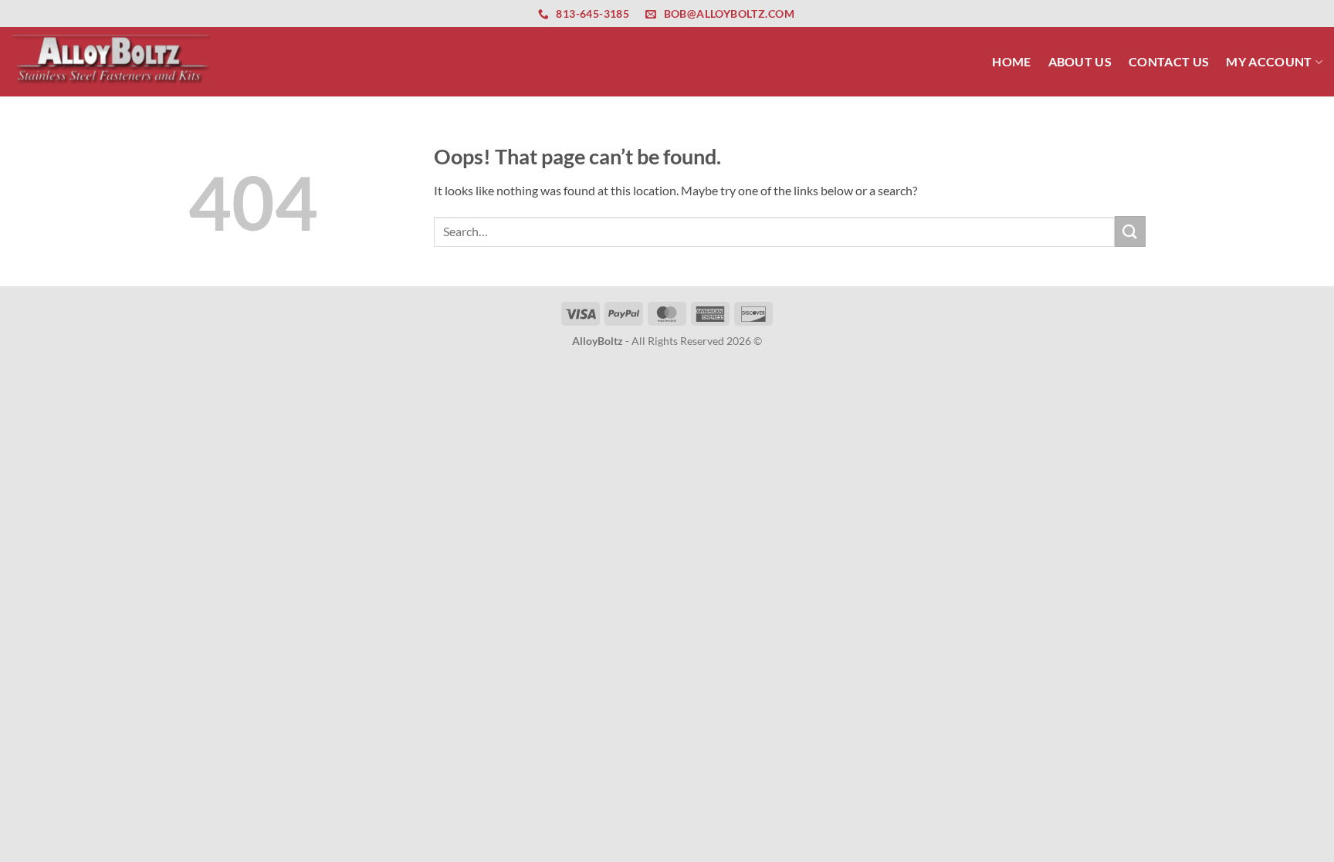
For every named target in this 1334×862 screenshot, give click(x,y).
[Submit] (1130, 231)
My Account (1269, 61)
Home (1011, 61)
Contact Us (1169, 61)
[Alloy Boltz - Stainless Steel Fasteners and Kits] (112, 61)
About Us (1080, 61)
